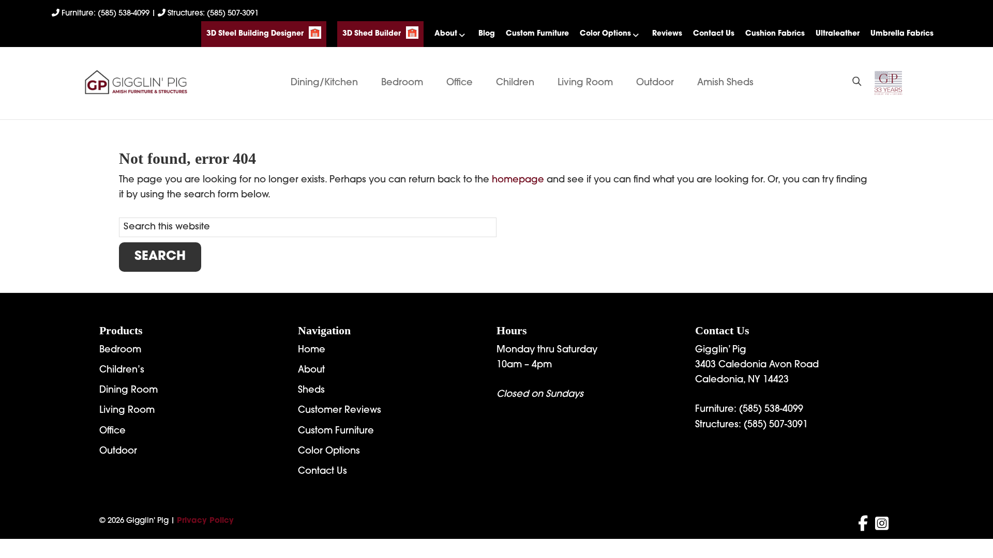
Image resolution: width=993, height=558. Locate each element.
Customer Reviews (339, 410)
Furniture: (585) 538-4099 (105, 14)
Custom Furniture (537, 34)
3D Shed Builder (371, 34)
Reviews (667, 34)
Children (515, 83)
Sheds (311, 390)
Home (311, 350)
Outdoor (655, 83)
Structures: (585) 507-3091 (212, 14)
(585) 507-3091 (776, 425)
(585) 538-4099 (771, 409)
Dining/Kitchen (324, 83)
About (445, 34)
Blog (486, 34)
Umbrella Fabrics (902, 34)
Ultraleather (838, 34)
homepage (518, 180)
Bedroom (402, 83)
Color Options (605, 34)
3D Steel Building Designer (255, 34)
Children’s (121, 370)
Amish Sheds (725, 83)
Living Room (585, 83)
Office (459, 83)
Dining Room (128, 390)
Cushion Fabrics (775, 34)
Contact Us (713, 34)
